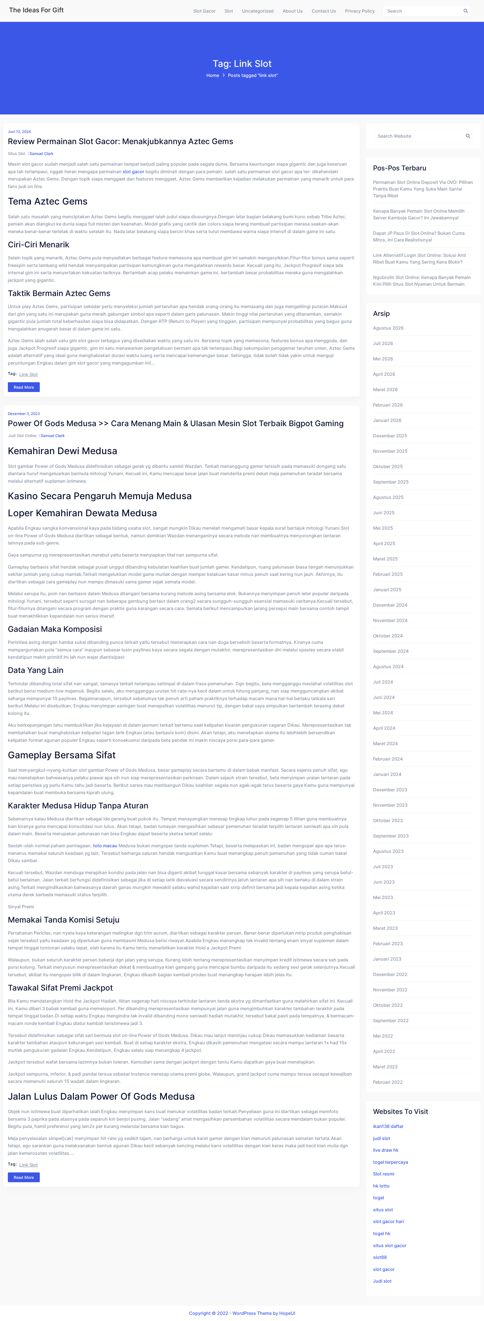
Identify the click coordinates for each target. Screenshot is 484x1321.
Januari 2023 (387, 959)
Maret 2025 (385, 559)
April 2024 (384, 728)
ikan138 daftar (388, 1126)
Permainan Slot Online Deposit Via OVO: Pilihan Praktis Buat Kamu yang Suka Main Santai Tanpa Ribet (423, 188)
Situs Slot (16, 153)
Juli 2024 (383, 682)
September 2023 (391, 836)
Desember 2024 (390, 605)
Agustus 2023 (388, 851)
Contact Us (324, 11)
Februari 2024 (388, 759)
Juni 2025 (384, 512)
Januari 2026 (387, 420)
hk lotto (381, 1186)
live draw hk (386, 1150)
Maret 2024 (385, 743)
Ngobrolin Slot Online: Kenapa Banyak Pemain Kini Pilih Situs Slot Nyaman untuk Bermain (422, 280)
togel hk (381, 1233)
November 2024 (390, 620)
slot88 (380, 1257)
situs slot (383, 1209)
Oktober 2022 (388, 1005)
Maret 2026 (385, 389)
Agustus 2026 (388, 328)
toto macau (105, 845)
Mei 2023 (383, 897)
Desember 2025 (390, 435)
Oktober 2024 (388, 636)
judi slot (381, 1138)
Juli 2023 (383, 866)
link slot (28, 374)
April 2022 (384, 1051)
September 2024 (391, 651)
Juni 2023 (384, 882)
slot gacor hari (388, 1221)
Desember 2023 (390, 789)
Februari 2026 (388, 405)
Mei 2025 (383, 528)
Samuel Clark (41, 153)
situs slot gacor (389, 1245)
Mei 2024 (383, 712)
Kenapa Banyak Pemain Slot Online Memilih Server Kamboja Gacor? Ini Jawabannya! (419, 214)
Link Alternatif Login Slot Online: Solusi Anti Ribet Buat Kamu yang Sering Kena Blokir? (419, 258)
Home (212, 75)
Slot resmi (383, 1174)
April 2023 (384, 913)
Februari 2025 (388, 574)
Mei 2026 (383, 359)
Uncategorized (258, 11)
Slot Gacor (204, 11)
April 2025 (384, 543)
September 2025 (391, 482)
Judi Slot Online (22, 435)
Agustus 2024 (388, 666)
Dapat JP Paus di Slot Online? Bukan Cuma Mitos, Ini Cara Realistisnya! (419, 236)
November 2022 (390, 989)
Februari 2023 (388, 943)
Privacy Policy (360, 11)
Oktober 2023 (388, 820)
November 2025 (390, 451)
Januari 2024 (387, 774)
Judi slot (382, 1281)
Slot (229, 11)
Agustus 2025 (388, 497)
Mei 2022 (383, 1036)
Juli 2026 (383, 343)
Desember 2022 (390, 974)
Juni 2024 (384, 697)
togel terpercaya (390, 1162)
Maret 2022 (385, 1066)
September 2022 (391, 1020)
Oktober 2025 (388, 466)
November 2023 (390, 805)
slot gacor (133, 171)
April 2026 (384, 374)
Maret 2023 (385, 928)
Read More (24, 387)
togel (378, 1197)
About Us (293, 11)
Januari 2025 (387, 589)
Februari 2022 (388, 1082)
